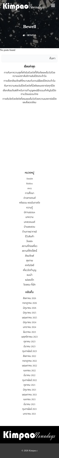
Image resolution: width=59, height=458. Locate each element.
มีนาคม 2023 (29, 346)
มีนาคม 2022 (29, 375)
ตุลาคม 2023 (29, 341)
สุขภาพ (29, 260)
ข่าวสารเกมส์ (30, 198)
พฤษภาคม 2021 (29, 395)
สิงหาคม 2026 (29, 298)
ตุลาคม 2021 (29, 385)
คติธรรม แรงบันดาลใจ (29, 203)
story (29, 188)
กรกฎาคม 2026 (29, 303)
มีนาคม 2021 (29, 404)
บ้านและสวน (29, 227)
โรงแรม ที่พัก (29, 285)
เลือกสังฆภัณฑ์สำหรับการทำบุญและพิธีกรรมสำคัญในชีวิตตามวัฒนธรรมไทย (29, 92)
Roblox (29, 183)
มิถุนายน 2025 (29, 313)
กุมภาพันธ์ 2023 (29, 351)
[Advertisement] (29, 138)
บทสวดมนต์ (29, 222)
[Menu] (53, 5)
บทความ (29, 217)
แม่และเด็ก (29, 280)
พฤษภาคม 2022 (29, 366)
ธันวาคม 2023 (29, 332)
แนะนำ (29, 275)
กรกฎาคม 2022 (29, 361)
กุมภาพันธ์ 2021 (29, 409)
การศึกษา (29, 193)
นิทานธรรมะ (29, 212)
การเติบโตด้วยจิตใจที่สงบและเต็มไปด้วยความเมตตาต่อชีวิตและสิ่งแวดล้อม (30, 101)
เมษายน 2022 (29, 370)
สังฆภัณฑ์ (29, 256)
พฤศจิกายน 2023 (29, 337)
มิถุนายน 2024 (29, 322)
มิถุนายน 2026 (29, 308)
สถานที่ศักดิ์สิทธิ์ (29, 251)
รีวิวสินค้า (29, 236)
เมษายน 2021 (29, 399)
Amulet (29, 179)
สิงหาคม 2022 (29, 356)
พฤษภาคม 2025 (29, 318)
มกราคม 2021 (29, 414)
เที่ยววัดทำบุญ (29, 270)
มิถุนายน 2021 (29, 390)
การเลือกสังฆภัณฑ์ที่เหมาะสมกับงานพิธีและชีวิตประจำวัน (29, 81)
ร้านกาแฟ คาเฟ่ (29, 232)
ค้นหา (52, 58)
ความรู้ (29, 208)
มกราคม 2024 (29, 327)
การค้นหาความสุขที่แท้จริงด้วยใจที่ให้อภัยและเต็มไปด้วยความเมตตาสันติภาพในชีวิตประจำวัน (29, 74)
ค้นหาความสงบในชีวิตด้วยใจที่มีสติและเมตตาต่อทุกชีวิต (29, 86)
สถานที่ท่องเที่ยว (29, 246)
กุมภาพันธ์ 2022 (29, 380)
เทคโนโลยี (29, 265)
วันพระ (29, 241)
